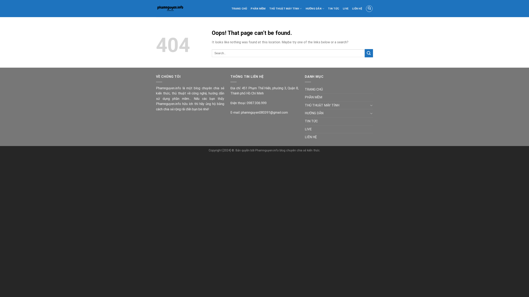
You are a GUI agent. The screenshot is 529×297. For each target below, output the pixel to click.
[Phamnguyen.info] (174, 8)
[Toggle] (371, 105)
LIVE (345, 8)
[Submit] (369, 53)
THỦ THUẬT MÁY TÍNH (284, 8)
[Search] (369, 8)
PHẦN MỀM (258, 8)
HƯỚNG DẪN (314, 8)
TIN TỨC (333, 8)
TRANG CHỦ (239, 8)
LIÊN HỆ (357, 8)
